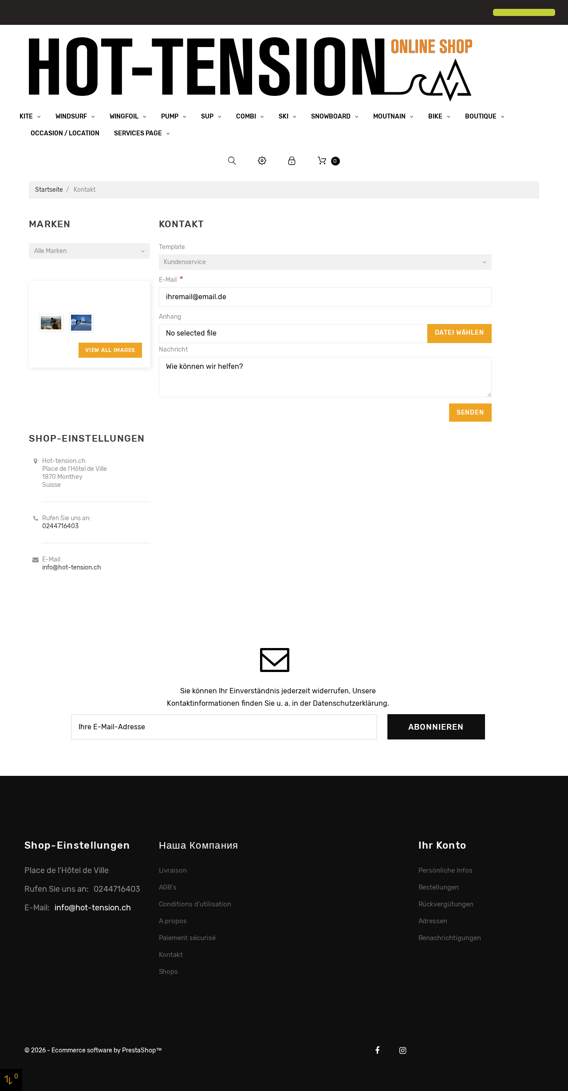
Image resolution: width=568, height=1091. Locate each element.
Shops (168, 972)
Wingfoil (125, 116)
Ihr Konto (442, 845)
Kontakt (171, 955)
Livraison (173, 870)
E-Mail (168, 280)
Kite (27, 116)
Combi (246, 116)
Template (172, 247)
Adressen (433, 921)
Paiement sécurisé (187, 938)
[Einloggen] (292, 161)
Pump (170, 116)
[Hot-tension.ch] (251, 69)
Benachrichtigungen (449, 938)
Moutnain (390, 116)
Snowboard (331, 116)
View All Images (110, 350)
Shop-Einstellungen (77, 845)
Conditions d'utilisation (195, 904)
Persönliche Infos (445, 870)
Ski (284, 116)
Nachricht (173, 349)
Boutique (481, 116)
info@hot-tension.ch (71, 567)
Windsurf (71, 116)
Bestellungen (438, 887)
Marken (50, 223)
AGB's (168, 887)
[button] (14, 13)
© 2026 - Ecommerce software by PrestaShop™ (93, 1050)
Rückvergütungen (446, 904)
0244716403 (60, 526)
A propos (173, 921)
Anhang (170, 316)
